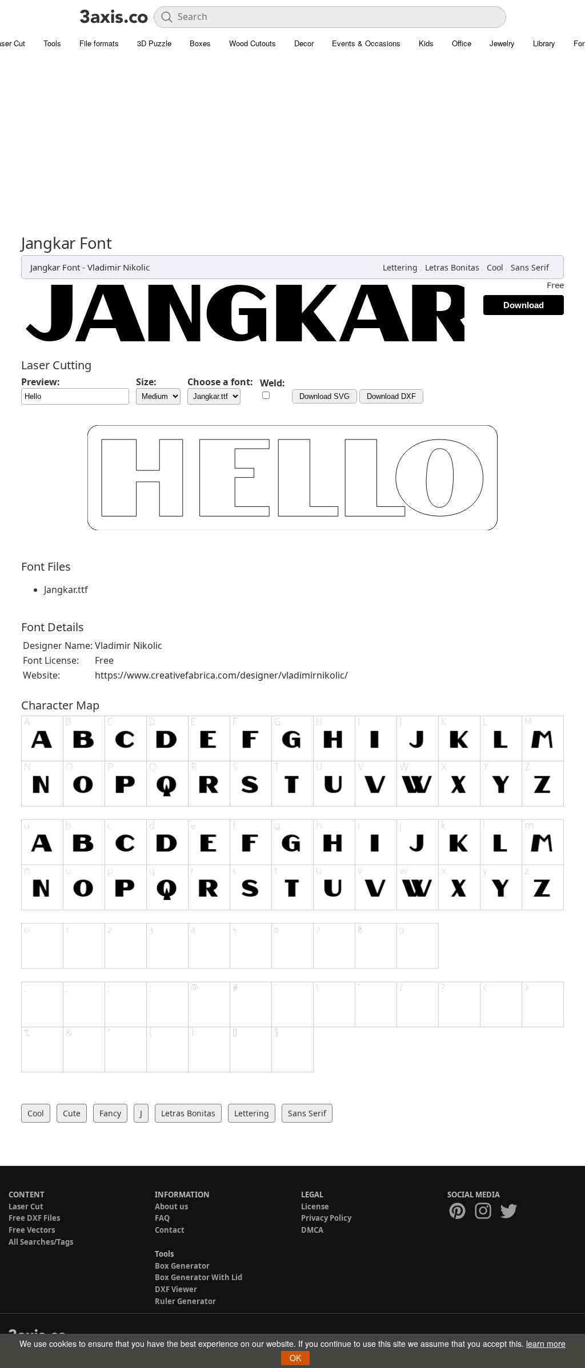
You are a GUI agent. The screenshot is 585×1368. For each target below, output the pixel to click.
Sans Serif (530, 267)
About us (171, 1206)
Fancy (110, 1113)
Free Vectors (32, 1230)
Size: (146, 382)
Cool (495, 267)
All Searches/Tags (41, 1242)
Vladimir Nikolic (118, 267)
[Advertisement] (292, 148)
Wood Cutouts (252, 43)
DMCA (312, 1230)
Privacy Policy (326, 1218)
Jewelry (502, 43)
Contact (170, 1230)
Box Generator (182, 1266)
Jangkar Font (55, 267)
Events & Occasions (366, 43)
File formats (99, 43)
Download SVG (324, 396)
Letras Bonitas (452, 267)
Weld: (272, 383)
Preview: (40, 382)
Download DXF (391, 396)
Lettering (400, 267)
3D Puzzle (154, 43)
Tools (52, 43)
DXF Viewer (176, 1289)
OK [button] (295, 1357)
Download (523, 305)
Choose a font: (220, 382)
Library (544, 43)
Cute (72, 1113)
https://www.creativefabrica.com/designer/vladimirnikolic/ (221, 675)
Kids (426, 43)
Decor (304, 43)
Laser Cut (26, 1206)
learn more (546, 1343)
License (315, 1206)
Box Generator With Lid (198, 1277)
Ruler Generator (185, 1301)
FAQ (162, 1218)
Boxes (200, 43)
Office (461, 43)
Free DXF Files (34, 1218)
